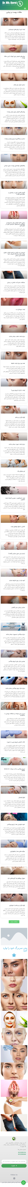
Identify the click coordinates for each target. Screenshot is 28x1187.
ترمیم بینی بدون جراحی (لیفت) (16, 554)
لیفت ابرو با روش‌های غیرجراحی (16, 29)
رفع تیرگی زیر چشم (20, 417)
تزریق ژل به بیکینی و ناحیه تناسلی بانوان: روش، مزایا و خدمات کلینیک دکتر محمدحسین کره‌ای (14, 254)
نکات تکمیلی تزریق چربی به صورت (16, 742)
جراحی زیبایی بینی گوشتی (18, 607)
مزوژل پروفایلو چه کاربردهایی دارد (16, 878)
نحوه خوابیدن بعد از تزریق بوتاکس (16, 824)
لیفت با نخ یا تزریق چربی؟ (18, 390)
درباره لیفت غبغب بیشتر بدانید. (17, 336)
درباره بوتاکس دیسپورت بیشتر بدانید (15, 634)
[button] (25, 8)
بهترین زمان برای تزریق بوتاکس (17, 661)
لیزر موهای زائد (21, 471)
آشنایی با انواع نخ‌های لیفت (18, 527)
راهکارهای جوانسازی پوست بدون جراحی (14, 166)
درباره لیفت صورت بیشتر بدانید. (17, 444)
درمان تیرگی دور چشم (19, 85)
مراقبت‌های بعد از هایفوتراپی (17, 851)
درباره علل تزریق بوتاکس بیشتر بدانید (15, 688)
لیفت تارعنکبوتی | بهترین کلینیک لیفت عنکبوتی (15, 499)
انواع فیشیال (22, 797)
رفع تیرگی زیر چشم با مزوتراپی (17, 905)
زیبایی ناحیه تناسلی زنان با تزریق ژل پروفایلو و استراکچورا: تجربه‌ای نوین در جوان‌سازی (15, 224)
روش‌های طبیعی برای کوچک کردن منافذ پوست (14, 57)
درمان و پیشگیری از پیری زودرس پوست (14, 139)
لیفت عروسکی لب (20, 309)
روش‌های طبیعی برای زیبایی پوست (16, 112)
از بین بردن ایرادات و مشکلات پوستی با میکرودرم (15, 714)
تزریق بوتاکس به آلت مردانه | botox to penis (14, 769)
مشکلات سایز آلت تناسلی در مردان (16, 282)
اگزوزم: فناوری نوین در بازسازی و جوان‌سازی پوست (16, 193)
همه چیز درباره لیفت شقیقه (18, 363)
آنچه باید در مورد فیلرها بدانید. (17, 580)
